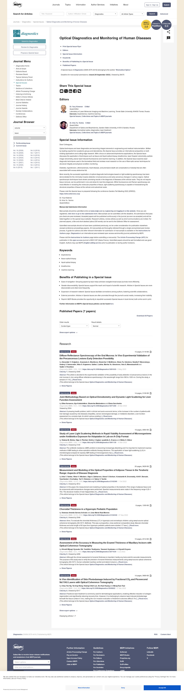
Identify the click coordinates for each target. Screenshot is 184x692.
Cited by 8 (63, 517)
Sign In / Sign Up (152, 5)
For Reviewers (99, 655)
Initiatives (114, 4)
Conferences (20, 114)
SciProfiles (124, 664)
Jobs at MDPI (72, 664)
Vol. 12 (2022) (18, 160)
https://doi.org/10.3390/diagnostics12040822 (98, 588)
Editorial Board (21, 71)
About (125, 4)
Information (81, 4)
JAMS (122, 670)
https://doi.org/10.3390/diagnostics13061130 (99, 442)
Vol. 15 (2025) (18, 153)
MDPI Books (124, 655)
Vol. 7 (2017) (35, 153)
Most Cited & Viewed (23, 99)
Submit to (30, 41)
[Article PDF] (150, 352)
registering (109, 211)
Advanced (164, 14)
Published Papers (69, 65)
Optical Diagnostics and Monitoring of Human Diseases (66, 22)
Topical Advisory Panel (24, 77)
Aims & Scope (21, 68)
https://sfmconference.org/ (70, 193)
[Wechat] (79, 92)
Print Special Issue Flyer (72, 46)
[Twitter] (66, 92)
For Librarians (98, 661)
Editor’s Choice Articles (24, 97)
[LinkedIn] (71, 92)
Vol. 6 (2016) (35, 155)
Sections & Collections (24, 88)
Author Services (98, 4)
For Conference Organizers (103, 670)
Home (22, 66)
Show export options (69, 332)
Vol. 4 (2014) (35, 160)
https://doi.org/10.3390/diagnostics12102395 (100, 481)
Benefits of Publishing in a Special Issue (78, 61)
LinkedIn (150, 652)
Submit (166, 5)
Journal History (21, 105)
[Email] (62, 92)
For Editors (97, 658)
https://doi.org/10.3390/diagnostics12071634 (99, 551)
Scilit (122, 661)
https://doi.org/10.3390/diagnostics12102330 (100, 515)
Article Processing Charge (25, 91)
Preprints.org (125, 658)
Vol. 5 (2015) (35, 157)
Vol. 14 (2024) (18, 155)
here (112, 303)
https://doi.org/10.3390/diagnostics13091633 (99, 369)
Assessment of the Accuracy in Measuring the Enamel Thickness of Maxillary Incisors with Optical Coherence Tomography (105, 544)
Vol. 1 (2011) (35, 167)
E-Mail (87, 106)
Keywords (66, 57)
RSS (155, 634)
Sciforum (123, 652)
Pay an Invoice (72, 655)
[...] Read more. (76, 379)
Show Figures (66, 386)
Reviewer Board (22, 74)
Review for (29, 47)
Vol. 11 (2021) (18, 162)
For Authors (98, 652)
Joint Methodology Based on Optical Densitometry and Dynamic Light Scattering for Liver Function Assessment (105, 398)
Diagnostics (26, 22)
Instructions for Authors (24, 80)
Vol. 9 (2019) (17, 167)
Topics (68, 4)
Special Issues (38, 22)
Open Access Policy (74, 658)
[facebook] (75, 92)
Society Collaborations (24, 111)
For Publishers (99, 664)
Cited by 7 (63, 371)
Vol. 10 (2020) (18, 165)
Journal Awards (21, 108)
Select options (20, 662)
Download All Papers (145, 315)
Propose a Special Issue (30, 53)
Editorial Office (21, 116)
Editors (65, 50)
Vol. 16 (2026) (18, 150)
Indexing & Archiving (23, 94)
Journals (56, 4)
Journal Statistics (22, 102)
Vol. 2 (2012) (35, 165)
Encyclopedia (125, 667)
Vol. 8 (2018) (35, 150)
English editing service (92, 243)
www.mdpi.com (96, 211)
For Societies (98, 667)
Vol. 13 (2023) (18, 157)
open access (78, 240)
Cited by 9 (63, 554)
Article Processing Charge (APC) (133, 237)
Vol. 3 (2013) (35, 162)
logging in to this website (126, 211)
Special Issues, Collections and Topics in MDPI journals (91, 116)
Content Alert (166, 634)
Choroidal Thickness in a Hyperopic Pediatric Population (88, 509)
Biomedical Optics (123, 70)
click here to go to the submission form (83, 213)
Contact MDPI (72, 661)
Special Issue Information (72, 54)
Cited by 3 (63, 445)
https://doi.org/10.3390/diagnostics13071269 (99, 406)
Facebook (150, 655)
